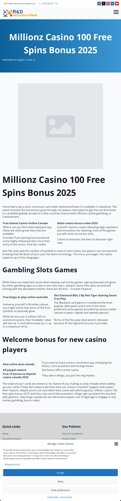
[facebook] (99, 3)
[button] (116, 443)
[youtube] (117, 3)
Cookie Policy (53, 497)
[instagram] (108, 3)
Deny (60, 481)
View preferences (60, 490)
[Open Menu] (116, 12)
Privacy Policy (66, 497)
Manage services (12, 464)
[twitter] (103, 3)
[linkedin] (112, 3)
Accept (60, 472)
